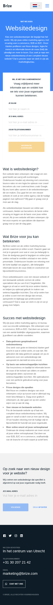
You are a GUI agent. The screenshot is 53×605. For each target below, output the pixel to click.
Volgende (15, 507)
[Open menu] (47, 5)
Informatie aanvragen (26, 147)
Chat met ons (16, 584)
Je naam (12, 103)
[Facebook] (4, 535)
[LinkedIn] (21, 535)
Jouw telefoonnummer (19, 130)
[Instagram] (16, 535)
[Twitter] (10, 535)
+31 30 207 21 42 (17, 562)
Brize (7, 6)
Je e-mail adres (15, 116)
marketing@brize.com (20, 573)
